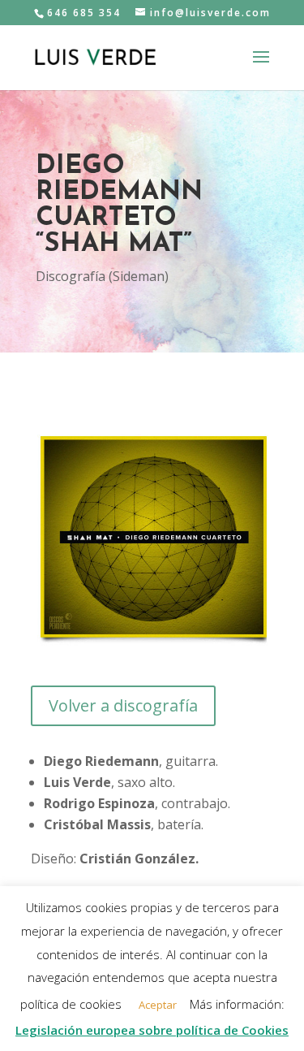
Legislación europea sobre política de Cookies (152, 1030)
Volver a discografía (123, 705)
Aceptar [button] (158, 1004)
